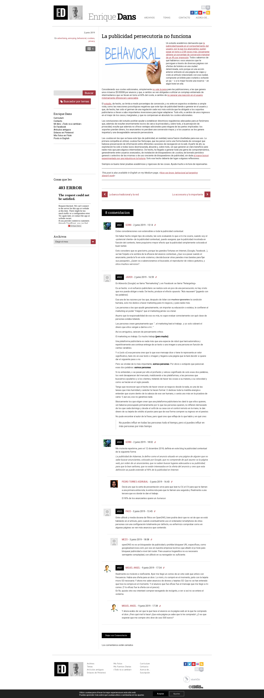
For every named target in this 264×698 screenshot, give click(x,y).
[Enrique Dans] (69, 13)
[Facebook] (192, 13)
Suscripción (145, 672)
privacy (92, 41)
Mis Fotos (117, 663)
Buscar (89, 93)
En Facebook (60, 126)
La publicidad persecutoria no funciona (146, 36)
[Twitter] (196, 13)
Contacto (184, 17)
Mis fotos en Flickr (63, 135)
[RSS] (208, 13)
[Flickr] (204, 13)
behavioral (81, 38)
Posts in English (61, 138)
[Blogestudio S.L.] (191, 679)
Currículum (145, 663)
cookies (90, 38)
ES (208, 7)
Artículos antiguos (62, 129)
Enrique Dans (76, 226)
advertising (62, 38)
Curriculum (59, 118)
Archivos (149, 17)
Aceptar (160, 694)
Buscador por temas (76, 101)
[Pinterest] (200, 13)
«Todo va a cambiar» (122, 669)
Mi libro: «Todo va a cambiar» (68, 124)
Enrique (112, 16)
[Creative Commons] (196, 686)
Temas (166, 17)
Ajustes (176, 694)
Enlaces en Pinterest (64, 132)
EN (203, 7)
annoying (72, 38)
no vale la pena (159, 89)
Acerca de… (202, 17)
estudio (107, 103)
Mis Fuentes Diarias (122, 666)
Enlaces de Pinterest (96, 672)
